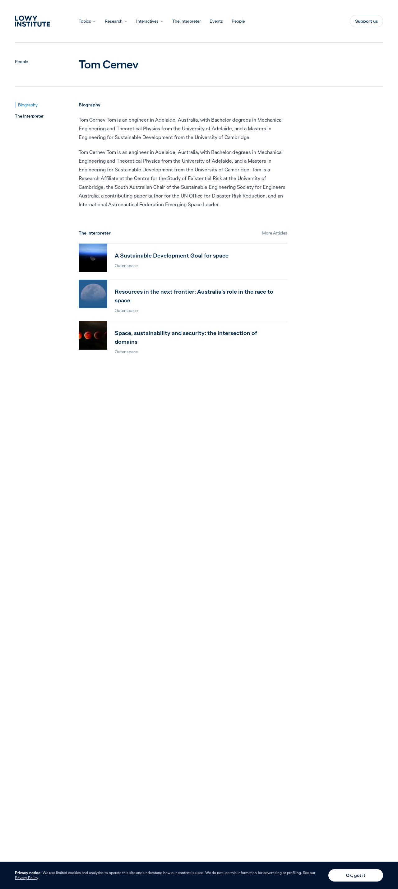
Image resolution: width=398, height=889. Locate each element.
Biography (28, 105)
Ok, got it (355, 875)
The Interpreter (186, 21)
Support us (366, 21)
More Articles (274, 233)
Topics (85, 21)
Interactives (147, 21)
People (238, 21)
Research (114, 21)
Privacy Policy (26, 877)
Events (216, 21)
